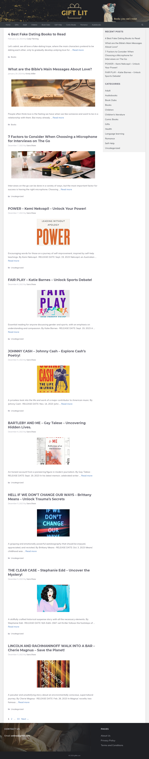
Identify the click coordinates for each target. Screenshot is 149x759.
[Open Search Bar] (142, 25)
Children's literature (115, 114)
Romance (84, 25)
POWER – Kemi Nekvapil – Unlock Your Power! (47, 209)
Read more (78, 50)
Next (25, 719)
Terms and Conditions (112, 745)
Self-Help (58, 25)
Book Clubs (46, 25)
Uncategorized (17, 196)
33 (18, 719)
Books (13, 57)
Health (108, 129)
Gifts (17, 25)
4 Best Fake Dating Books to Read (37, 34)
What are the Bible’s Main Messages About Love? (50, 69)
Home (8, 25)
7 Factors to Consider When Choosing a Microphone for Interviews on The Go (119, 55)
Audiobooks (96, 25)
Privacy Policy (108, 740)
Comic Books (71, 25)
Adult (25, 25)
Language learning (114, 133)
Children (34, 25)
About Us (105, 735)
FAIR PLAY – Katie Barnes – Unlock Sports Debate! (50, 280)
